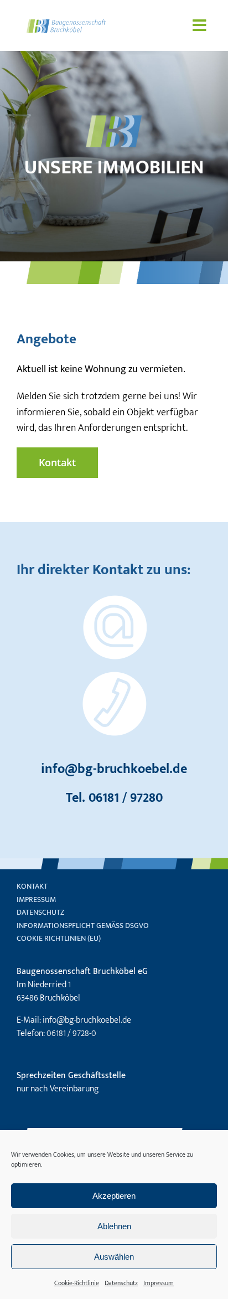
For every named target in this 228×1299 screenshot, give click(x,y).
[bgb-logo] (66, 24)
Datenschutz (121, 1282)
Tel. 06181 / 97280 (114, 798)
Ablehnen (114, 1226)
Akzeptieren (114, 1195)
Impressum (158, 1282)
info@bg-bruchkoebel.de (114, 769)
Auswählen (114, 1256)
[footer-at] (114, 600)
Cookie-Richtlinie (76, 1282)
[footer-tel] (114, 676)
